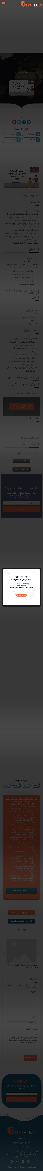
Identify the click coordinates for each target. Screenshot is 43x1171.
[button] (3, 3)
